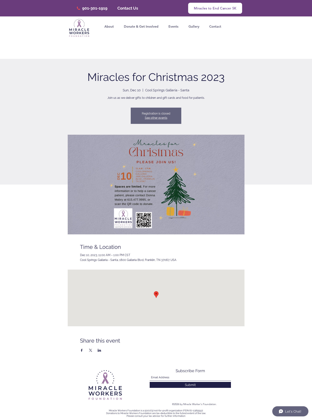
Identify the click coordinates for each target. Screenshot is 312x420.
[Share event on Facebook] (81, 350)
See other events (156, 118)
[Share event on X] (90, 350)
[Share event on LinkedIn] (99, 350)
